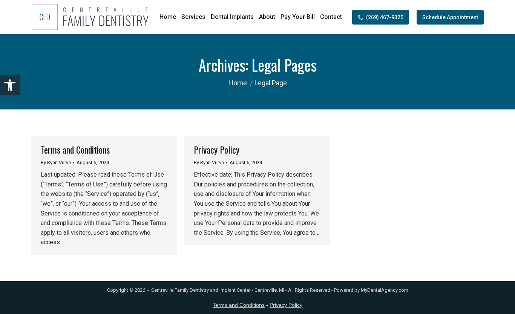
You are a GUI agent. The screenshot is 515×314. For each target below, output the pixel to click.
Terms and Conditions (75, 149)
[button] (10, 85)
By (56, 162)
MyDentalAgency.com (384, 290)
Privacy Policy (216, 149)
